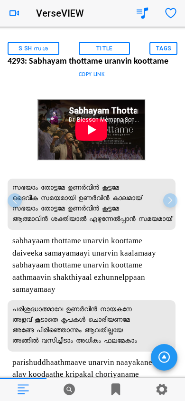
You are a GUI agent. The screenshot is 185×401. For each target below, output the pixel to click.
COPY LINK (91, 74)
